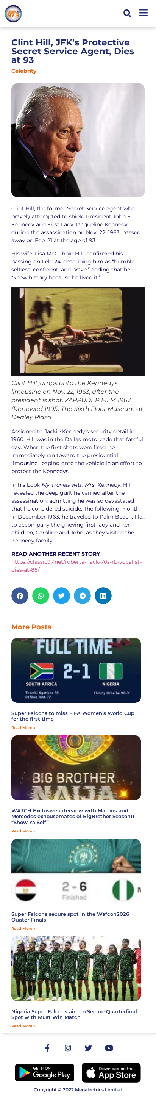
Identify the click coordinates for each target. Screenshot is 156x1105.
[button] (127, 14)
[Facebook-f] (47, 1048)
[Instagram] (68, 1048)
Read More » (23, 727)
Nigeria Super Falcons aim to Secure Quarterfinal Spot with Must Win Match (74, 1014)
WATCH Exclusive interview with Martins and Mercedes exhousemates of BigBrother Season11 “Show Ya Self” (72, 816)
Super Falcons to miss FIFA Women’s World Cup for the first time (72, 716)
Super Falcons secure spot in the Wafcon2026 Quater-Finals (70, 917)
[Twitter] (88, 1048)
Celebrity (23, 70)
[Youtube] (108, 1048)
